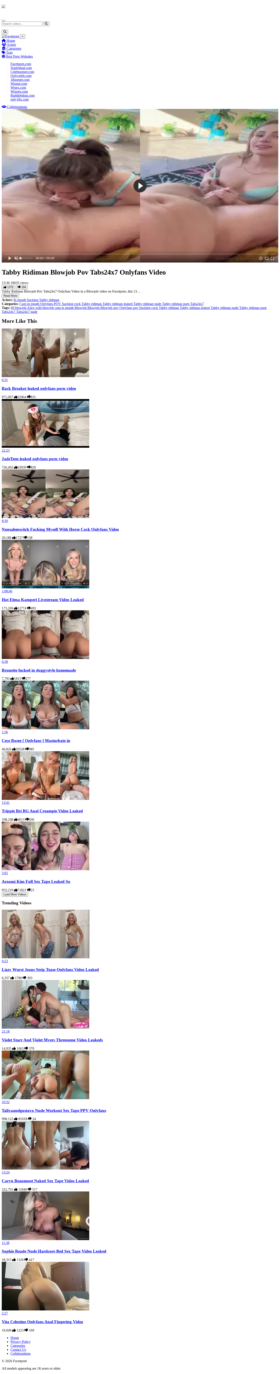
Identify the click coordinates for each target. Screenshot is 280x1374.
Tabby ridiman (49, 300)
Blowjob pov (109, 308)
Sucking (33, 300)
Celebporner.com (22, 72)
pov (136, 308)
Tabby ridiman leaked (118, 304)
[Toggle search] (5, 32)
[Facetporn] (19, 8)
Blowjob (81, 308)
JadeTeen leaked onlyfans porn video (35, 458)
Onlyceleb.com (21, 76)
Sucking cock (72, 304)
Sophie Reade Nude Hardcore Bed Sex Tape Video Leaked (54, 1251)
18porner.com (20, 80)
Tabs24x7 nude (26, 312)
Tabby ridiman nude (147, 304)
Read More (10, 295)
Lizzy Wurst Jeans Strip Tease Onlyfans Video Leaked (50, 969)
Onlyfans (47, 304)
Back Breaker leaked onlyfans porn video (39, 388)
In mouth (20, 300)
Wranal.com (18, 83)
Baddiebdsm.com (22, 95)
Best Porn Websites (19, 56)
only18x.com (19, 99)
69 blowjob (19, 308)
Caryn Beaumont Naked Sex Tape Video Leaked (45, 1181)
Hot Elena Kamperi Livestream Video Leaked (43, 599)
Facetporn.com (20, 64)
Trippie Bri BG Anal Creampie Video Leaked (42, 811)
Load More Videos (15, 894)
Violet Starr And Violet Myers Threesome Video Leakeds (52, 1040)
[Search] (46, 23)
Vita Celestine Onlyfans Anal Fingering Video (42, 1321)
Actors (11, 44)
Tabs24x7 (197, 304)
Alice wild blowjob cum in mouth (51, 308)
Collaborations (16, 107)
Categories (13, 48)
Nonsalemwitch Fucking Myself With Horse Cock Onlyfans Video (60, 529)
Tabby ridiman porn (176, 304)
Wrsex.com (18, 87)
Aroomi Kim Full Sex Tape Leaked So (36, 881)
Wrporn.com (19, 91)
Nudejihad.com (21, 68)
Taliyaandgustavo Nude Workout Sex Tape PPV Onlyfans (54, 1110)
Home (10, 41)
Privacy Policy (20, 1342)
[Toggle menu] (3, 20)
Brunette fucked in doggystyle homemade (39, 670)
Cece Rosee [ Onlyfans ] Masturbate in (36, 740)
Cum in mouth (29, 304)
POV (58, 304)
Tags (9, 52)
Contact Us (18, 1349)
